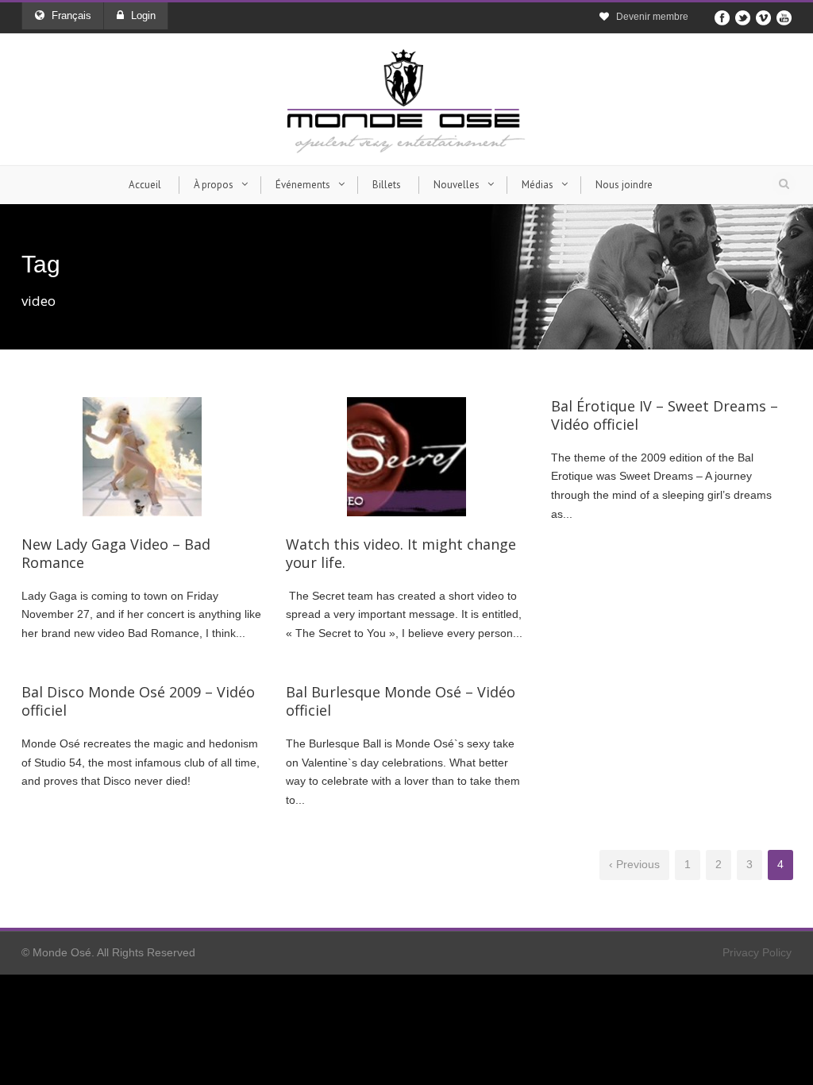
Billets (386, 184)
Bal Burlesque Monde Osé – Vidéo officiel (400, 701)
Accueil (145, 184)
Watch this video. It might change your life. (401, 553)
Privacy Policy (757, 952)
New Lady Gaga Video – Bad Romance (115, 553)
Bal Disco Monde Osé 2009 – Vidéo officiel (138, 701)
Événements (302, 184)
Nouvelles (456, 184)
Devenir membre (652, 16)
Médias (537, 184)
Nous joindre (624, 184)
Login (143, 15)
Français (71, 15)
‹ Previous (634, 864)
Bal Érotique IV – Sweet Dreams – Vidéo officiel (664, 415)
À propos (213, 184)
